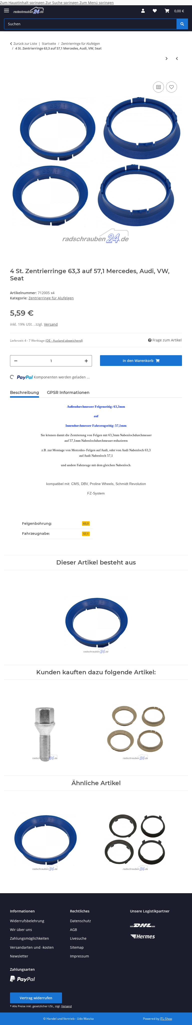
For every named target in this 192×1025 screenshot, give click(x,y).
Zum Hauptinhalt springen (23, 2)
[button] (143, 11)
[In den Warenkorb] (14, 73)
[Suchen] (182, 24)
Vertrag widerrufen (36, 997)
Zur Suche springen (63, 2)
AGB (73, 929)
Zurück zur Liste (25, 43)
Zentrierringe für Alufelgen (51, 298)
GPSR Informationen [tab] (68, 392)
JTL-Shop (166, 1018)
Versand (51, 324)
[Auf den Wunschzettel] (171, 87)
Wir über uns (21, 929)
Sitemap (77, 947)
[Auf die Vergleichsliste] (158, 87)
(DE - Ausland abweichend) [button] (64, 340)
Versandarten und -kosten (32, 947)
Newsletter (19, 956)
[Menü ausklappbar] (6, 8)
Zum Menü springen (97, 2)
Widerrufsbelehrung (27, 920)
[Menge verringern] (15, 360)
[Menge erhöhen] (86, 360)
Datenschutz (80, 920)
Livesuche (78, 938)
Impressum (79, 956)
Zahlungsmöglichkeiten (29, 938)
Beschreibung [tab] (24, 392)
